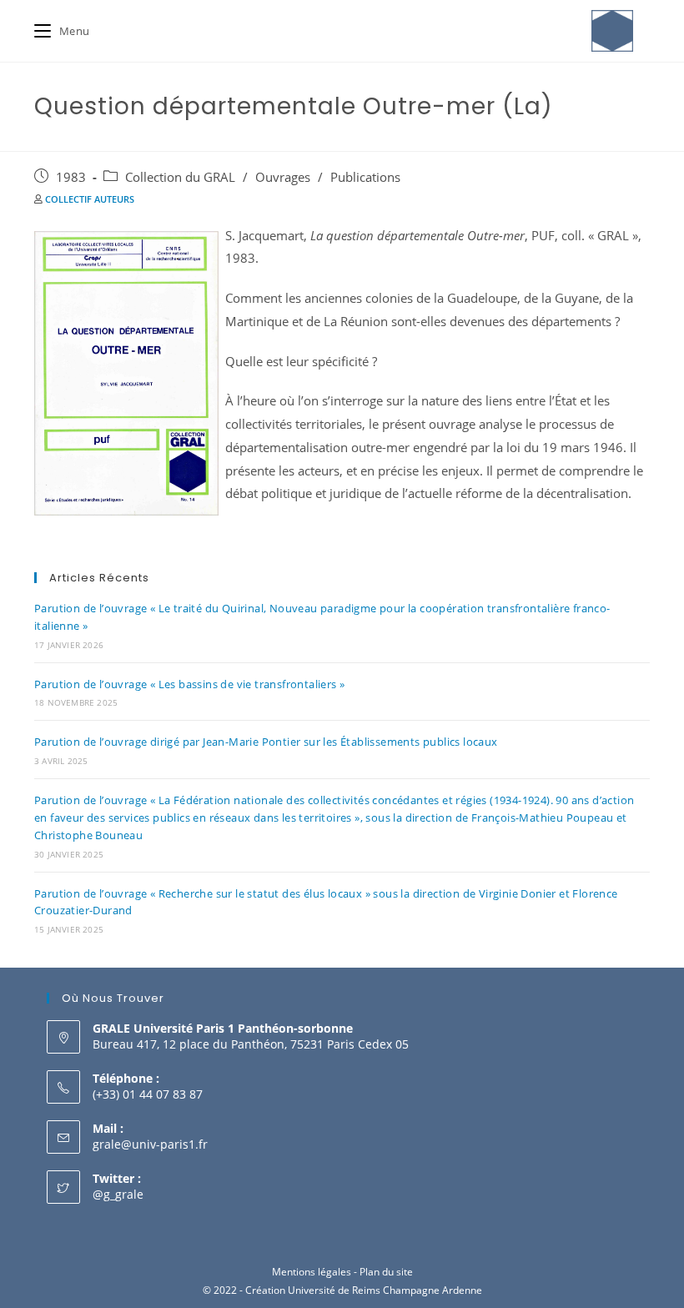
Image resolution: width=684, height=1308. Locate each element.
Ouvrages (282, 177)
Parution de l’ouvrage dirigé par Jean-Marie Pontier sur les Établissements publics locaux (266, 741)
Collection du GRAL (180, 177)
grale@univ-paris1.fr (150, 1144)
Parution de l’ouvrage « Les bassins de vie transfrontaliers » (189, 684)
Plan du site (386, 1272)
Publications (365, 177)
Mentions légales (311, 1272)
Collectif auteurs (89, 199)
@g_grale (118, 1194)
